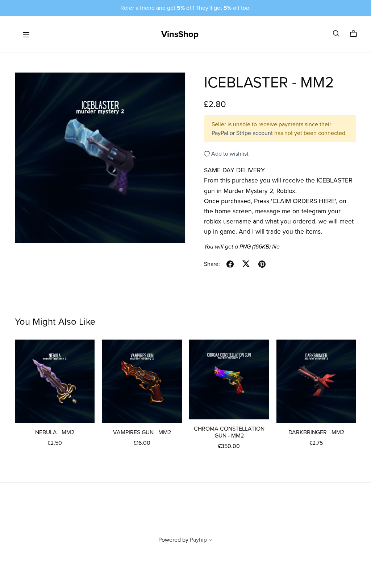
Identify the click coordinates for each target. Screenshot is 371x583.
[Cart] (356, 33)
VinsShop (180, 34)
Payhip (198, 539)
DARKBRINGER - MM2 (316, 432)
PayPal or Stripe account (242, 133)
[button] (210, 540)
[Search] (336, 33)
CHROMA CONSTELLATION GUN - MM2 (229, 432)
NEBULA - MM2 (54, 432)
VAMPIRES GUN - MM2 (142, 432)
